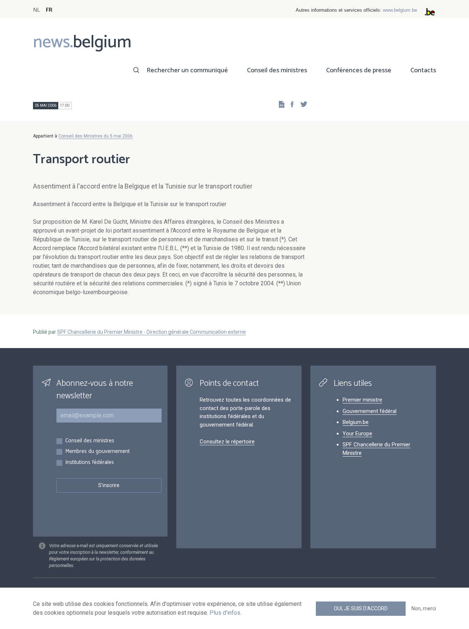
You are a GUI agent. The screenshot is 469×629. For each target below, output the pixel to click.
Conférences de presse (358, 70)
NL (36, 10)
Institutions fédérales (89, 462)
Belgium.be (356, 422)
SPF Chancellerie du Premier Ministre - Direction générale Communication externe (151, 332)
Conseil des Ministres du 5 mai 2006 (95, 136)
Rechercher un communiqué (187, 70)
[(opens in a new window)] (289, 104)
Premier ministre (362, 399)
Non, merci (423, 608)
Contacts (423, 70)
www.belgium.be (400, 10)
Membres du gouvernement (97, 451)
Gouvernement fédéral (369, 411)
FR (49, 10)
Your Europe (357, 433)
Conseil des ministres (277, 70)
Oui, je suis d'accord (361, 608)
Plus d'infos (225, 612)
